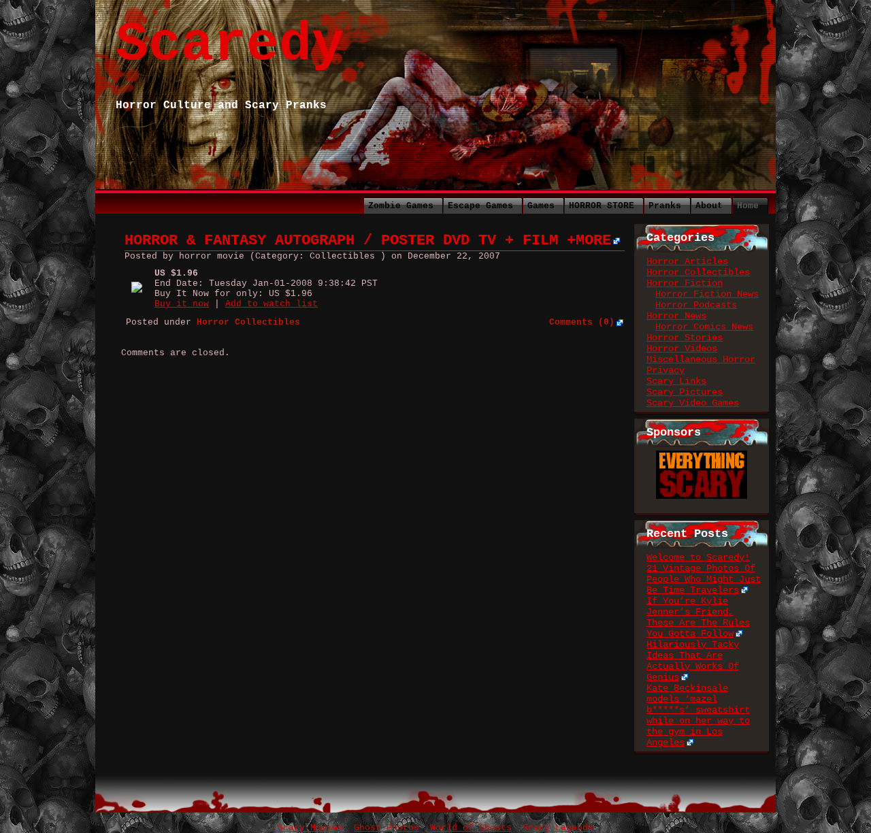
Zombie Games (400, 206)
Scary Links (676, 381)
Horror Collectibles (698, 272)
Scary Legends (558, 828)
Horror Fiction (684, 283)
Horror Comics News (704, 326)
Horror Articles (687, 261)
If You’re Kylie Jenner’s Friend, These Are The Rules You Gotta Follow (698, 617)
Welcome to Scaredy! (698, 557)
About (709, 206)
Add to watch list (271, 304)
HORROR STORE (601, 206)
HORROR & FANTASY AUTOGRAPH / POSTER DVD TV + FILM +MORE (368, 240)
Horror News (676, 315)
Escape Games (480, 206)
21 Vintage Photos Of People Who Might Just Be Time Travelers (703, 579)
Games (541, 206)
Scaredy (230, 45)
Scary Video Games (692, 402)
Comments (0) (581, 322)
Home (748, 206)
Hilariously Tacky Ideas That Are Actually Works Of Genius (692, 661)
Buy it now (181, 304)
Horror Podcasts (696, 304)
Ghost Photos (386, 828)
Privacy (665, 370)
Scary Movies (310, 828)
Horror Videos (681, 348)
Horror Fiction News (707, 294)
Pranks (664, 206)
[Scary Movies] (701, 456)
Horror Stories (684, 337)
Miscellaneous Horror (700, 359)
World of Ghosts (471, 828)
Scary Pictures (684, 392)
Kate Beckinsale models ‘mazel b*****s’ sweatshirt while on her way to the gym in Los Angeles (698, 715)
